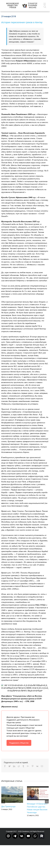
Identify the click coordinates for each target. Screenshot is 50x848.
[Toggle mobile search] (45, 6)
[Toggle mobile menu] (44, 4)
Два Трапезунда (8, 806)
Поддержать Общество (19, 743)
